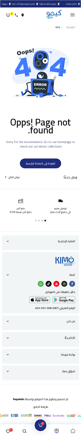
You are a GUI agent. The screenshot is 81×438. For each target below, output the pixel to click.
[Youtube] (56, 284)
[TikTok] (49, 284)
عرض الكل (14, 177)
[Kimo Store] (53, 15)
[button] (45, 220)
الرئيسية (70, 27)
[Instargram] (64, 284)
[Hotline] (17, 15)
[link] (72, 431)
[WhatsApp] (41, 284)
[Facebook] (72, 284)
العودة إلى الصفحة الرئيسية (40, 163)
